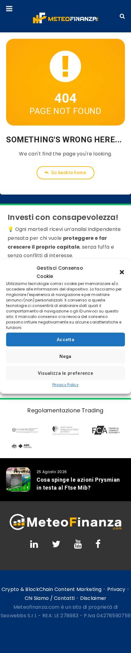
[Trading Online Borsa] (65, 529)
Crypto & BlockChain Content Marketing (52, 589)
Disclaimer (93, 598)
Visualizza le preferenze (65, 373)
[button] (122, 272)
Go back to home (68, 172)
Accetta (65, 339)
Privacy (116, 589)
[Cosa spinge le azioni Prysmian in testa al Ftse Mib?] (18, 479)
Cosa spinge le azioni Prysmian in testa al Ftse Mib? (78, 483)
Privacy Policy (65, 384)
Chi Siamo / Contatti (50, 598)
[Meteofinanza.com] (65, 18)
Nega (65, 356)
